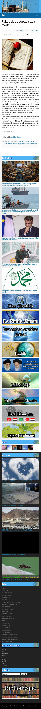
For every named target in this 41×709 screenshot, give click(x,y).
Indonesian (5, 653)
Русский (4, 665)
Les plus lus (6, 455)
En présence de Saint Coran (10, 637)
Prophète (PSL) (6, 597)
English (4, 649)
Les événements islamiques (10, 639)
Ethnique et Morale (7, 641)
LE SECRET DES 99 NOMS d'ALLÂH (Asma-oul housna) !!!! (17, 481)
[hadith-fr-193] (14, 448)
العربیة (4, 661)
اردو (3, 663)
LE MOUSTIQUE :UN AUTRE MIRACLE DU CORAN (15, 579)
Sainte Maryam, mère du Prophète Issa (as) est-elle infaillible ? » (20, 145)
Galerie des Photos (7, 625)
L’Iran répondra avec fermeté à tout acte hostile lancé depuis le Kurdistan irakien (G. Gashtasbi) (19, 265)
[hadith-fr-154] (4, 448)
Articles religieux (16, 137)
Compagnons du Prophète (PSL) (11, 602)
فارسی (4, 659)
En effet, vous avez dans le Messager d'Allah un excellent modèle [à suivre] (20, 291)
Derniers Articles (7, 158)
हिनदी (3, 655)
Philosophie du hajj (7, 609)
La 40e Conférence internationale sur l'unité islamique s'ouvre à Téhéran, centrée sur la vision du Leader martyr (19, 184)
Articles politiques (7, 593)
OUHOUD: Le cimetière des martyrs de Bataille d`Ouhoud (17, 530)
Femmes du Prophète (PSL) (9, 604)
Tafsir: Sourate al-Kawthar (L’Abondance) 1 (13, 555)
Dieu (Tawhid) (6, 627)
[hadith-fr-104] (9, 448)
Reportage (5, 590)
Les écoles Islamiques (8, 618)
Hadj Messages (6, 632)
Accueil (4, 588)
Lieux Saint (5, 611)
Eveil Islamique (6, 623)
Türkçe (3, 651)
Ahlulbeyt (4, 600)
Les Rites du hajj (6, 607)
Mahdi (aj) (4, 621)
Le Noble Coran (6, 630)
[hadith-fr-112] (30, 448)
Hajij (3, 15)
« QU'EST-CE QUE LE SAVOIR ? (27, 141)
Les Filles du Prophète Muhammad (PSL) (13, 505)
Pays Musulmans (6, 616)
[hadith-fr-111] (20, 448)
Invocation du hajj (7, 614)
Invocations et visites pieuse (10, 634)
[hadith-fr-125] (25, 448)
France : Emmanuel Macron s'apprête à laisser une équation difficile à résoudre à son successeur (20, 239)
